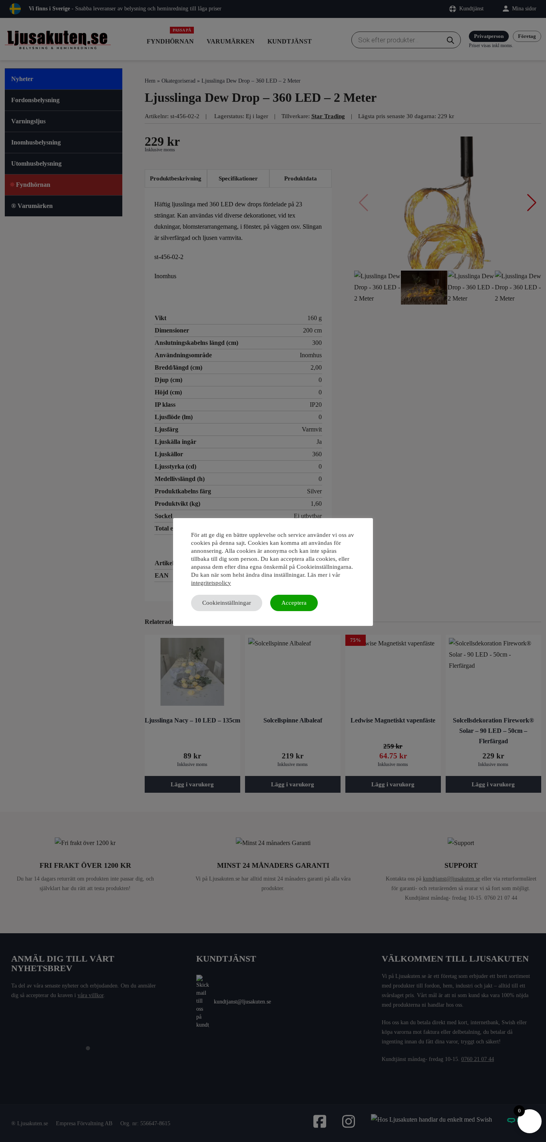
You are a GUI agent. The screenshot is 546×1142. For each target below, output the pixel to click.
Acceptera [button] (294, 603)
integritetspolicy (211, 583)
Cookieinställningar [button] (226, 603)
